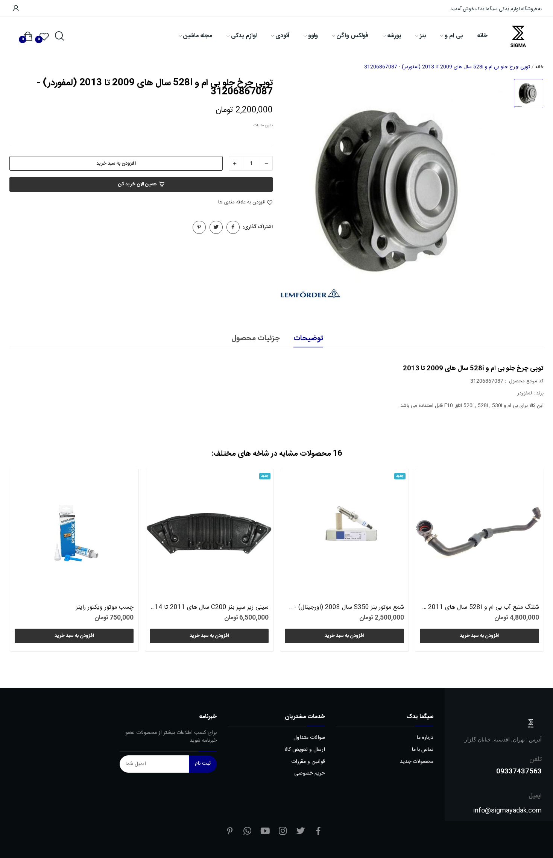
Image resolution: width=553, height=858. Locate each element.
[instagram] (282, 831)
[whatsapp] (247, 831)
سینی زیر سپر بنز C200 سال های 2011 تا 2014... (209, 607)
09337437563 (519, 771)
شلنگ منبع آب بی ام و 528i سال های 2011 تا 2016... (479, 607)
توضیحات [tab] (308, 338)
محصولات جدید (416, 762)
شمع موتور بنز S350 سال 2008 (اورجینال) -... (346, 607)
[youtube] (265, 831)
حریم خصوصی (309, 774)
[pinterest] (229, 831)
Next (525, 561)
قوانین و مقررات (308, 762)
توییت (216, 227)
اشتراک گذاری (233, 227)
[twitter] (300, 831)
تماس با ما (422, 750)
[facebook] (318, 831)
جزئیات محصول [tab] (255, 338)
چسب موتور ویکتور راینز (105, 607)
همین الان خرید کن (137, 184)
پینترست (199, 227)
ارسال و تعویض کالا (304, 750)
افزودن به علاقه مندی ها (242, 203)
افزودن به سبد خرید (116, 163)
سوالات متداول (309, 738)
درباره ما (425, 738)
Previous (27, 561)
